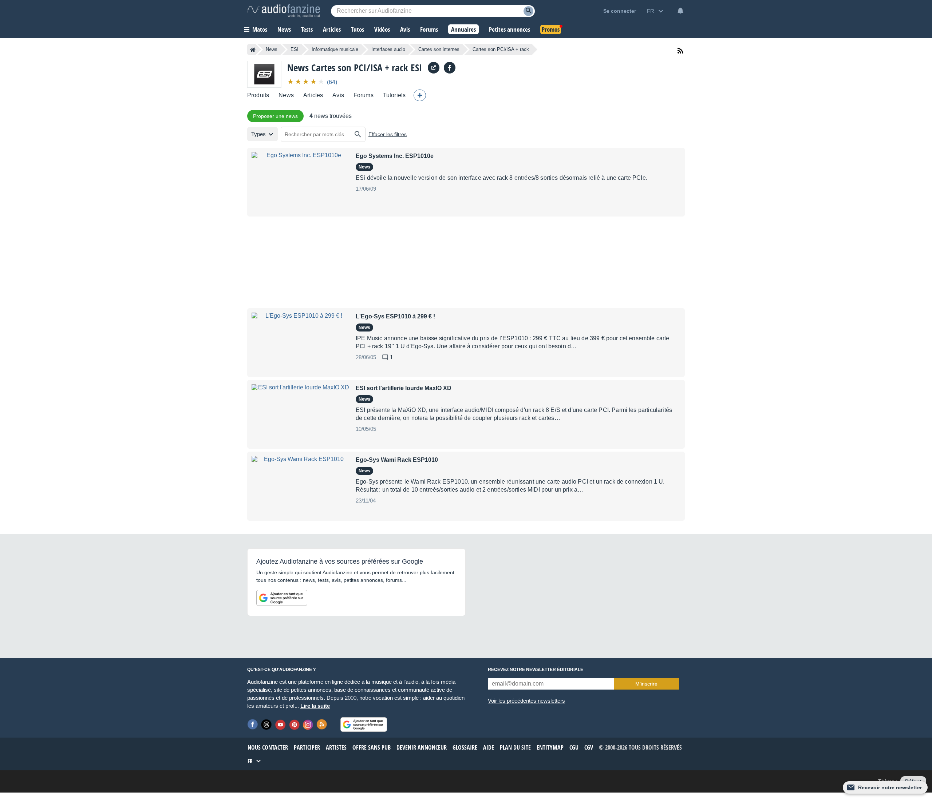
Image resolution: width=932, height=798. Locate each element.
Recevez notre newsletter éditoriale (535, 669)
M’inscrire (646, 684)
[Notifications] (680, 11)
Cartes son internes (438, 49)
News (271, 49)
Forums (364, 95)
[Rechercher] (358, 134)
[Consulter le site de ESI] (433, 68)
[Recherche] (528, 11)
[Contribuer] (420, 95)
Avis (338, 95)
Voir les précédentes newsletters (526, 701)
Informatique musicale (335, 49)
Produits (258, 95)
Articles (313, 95)
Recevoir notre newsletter (890, 787)
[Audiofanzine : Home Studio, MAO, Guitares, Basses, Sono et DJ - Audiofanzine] (283, 10)
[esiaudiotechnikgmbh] (449, 68)
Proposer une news (275, 116)
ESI (295, 49)
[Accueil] (253, 49)
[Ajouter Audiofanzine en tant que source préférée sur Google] (281, 598)
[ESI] (264, 74)
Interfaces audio (388, 49)
